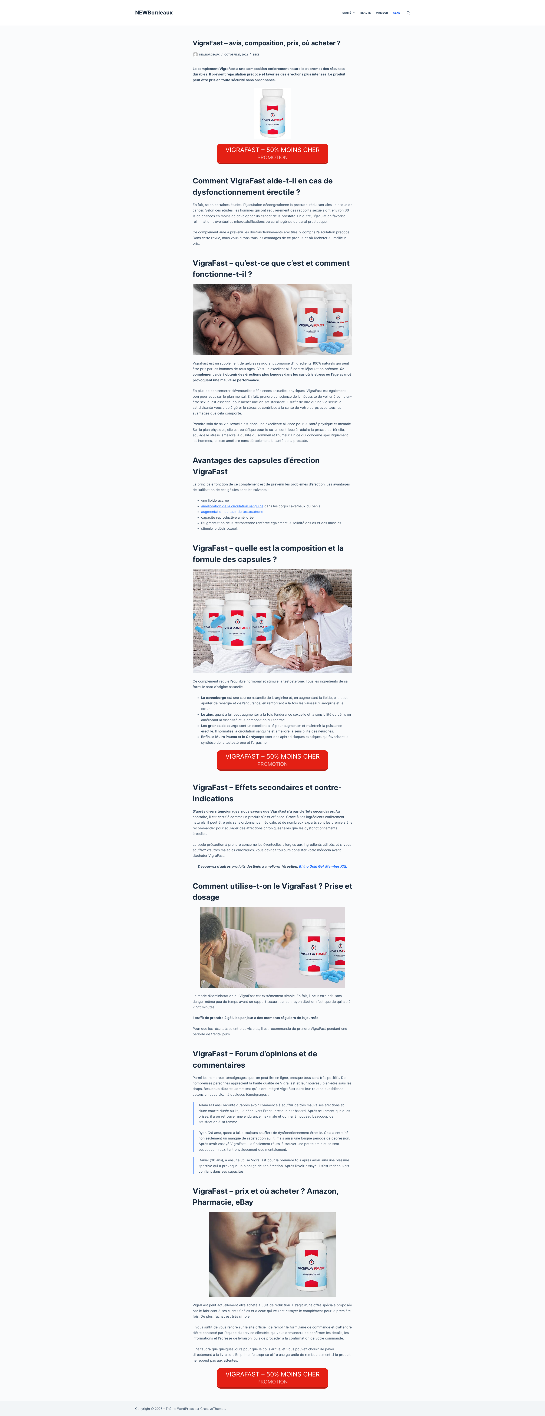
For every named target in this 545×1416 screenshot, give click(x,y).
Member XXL (336, 866)
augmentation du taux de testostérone (232, 511)
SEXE (396, 12)
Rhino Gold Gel (311, 866)
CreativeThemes (212, 1409)
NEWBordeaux (154, 12)
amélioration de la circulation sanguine (232, 506)
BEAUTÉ (365, 12)
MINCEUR (382, 12)
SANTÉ (346, 12)
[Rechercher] (408, 12)
